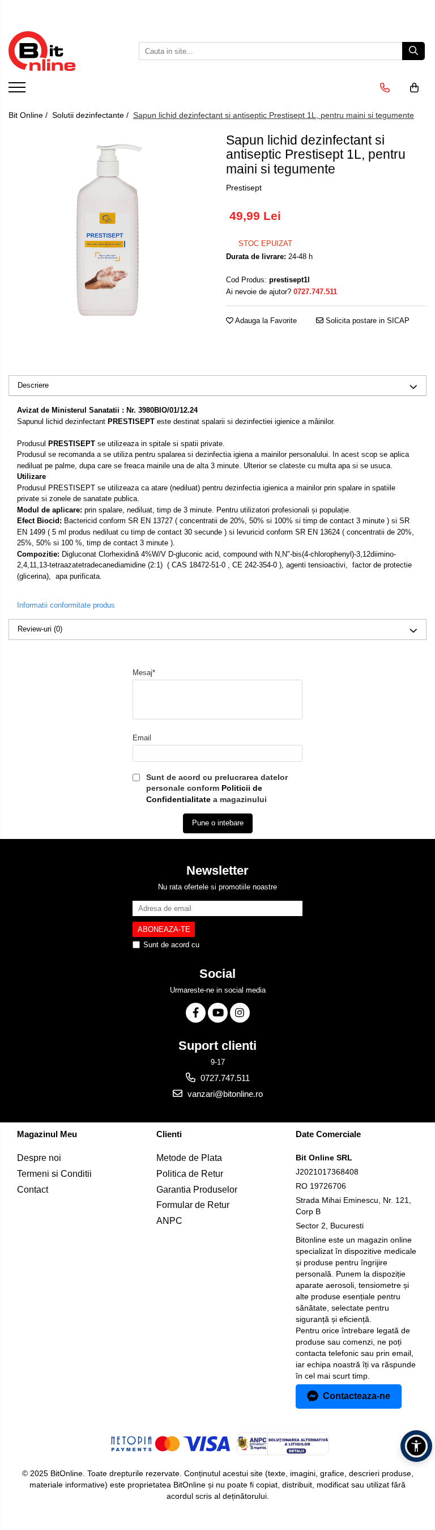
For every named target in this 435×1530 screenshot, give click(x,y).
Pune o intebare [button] (218, 823)
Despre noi (39, 1158)
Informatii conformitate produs (66, 605)
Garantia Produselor (196, 1189)
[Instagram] (240, 1013)
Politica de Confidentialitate (246, 944)
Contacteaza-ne (356, 1396)
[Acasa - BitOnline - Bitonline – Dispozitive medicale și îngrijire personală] (65, 51)
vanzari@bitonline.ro (224, 1094)
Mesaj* (144, 672)
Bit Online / (29, 115)
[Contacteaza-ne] (385, 88)
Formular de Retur (192, 1205)
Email (142, 738)
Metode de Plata (189, 1158)
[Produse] (18, 90)
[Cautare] (413, 51)
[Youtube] (218, 1013)
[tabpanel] (108, 229)
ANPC (169, 1221)
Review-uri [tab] (40, 629)
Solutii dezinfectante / (91, 115)
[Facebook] (196, 1013)
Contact (32, 1189)
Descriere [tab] (33, 385)
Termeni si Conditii (54, 1174)
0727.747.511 (224, 1078)
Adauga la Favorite (265, 320)
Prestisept (244, 187)
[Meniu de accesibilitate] (416, 1446)
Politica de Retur (189, 1174)
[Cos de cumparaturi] (414, 88)
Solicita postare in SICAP (366, 320)
